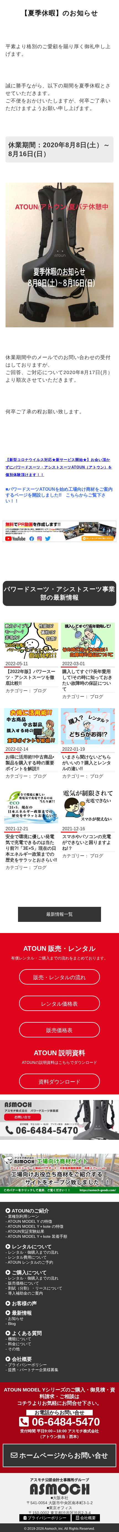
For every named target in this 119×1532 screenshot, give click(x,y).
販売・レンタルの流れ (59, 977)
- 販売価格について (22, 1283)
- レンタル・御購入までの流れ (32, 1252)
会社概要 (22, 1359)
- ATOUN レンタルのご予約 (29, 1262)
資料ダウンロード (59, 1082)
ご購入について (29, 1272)
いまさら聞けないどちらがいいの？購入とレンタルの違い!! (86, 763)
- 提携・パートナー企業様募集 (32, 1369)
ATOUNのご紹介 (30, 1211)
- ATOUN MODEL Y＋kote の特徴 (34, 1226)
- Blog (11, 1323)
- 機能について (18, 1339)
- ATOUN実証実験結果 (25, 1231)
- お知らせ (15, 1318)
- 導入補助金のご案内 (24, 1293)
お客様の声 (24, 1303)
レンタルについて (32, 1246)
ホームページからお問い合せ (62, 1455)
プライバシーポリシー (46, 1518)
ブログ (39, 690)
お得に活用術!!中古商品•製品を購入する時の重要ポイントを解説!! (30, 763)
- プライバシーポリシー (26, 1364)
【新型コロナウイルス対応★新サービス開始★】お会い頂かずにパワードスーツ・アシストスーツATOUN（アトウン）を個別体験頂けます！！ (59, 467)
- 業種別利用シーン (22, 1216)
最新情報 (22, 1313)
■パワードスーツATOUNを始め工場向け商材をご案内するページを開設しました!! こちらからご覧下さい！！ (59, 495)
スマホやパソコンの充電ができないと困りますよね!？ (86, 842)
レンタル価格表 (59, 1004)
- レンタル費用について (26, 1257)
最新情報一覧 (59, 914)
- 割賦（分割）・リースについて (34, 1288)
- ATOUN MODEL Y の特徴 (29, 1221)
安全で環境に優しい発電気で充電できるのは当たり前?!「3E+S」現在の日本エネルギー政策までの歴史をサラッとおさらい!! (31, 848)
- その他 (13, 1349)
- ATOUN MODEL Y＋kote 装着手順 (36, 1236)
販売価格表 (59, 1030)
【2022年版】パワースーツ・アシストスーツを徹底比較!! (30, 677)
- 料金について (18, 1344)
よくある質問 (27, 1333)
